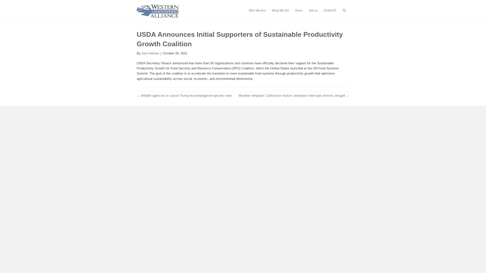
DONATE (330, 10)
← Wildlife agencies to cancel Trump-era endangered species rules (184, 95)
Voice (299, 10)
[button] (344, 11)
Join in (313, 10)
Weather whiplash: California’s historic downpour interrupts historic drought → (294, 95)
